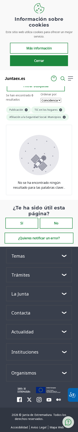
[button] (53, 78)
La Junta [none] (20, 294)
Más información (39, 48)
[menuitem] (19, 427)
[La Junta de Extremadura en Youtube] (49, 399)
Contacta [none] (20, 313)
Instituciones (24, 352)
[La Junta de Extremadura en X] (29, 399)
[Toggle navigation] (30, 78)
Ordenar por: (49, 94)
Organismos (23, 373)
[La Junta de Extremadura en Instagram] (39, 399)
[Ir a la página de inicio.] (13, 78)
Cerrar (39, 60)
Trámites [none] (20, 275)
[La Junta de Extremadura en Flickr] (59, 399)
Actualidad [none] (22, 332)
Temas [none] (18, 256)
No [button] (56, 223)
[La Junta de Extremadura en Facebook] (19, 399)
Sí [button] (21, 223)
